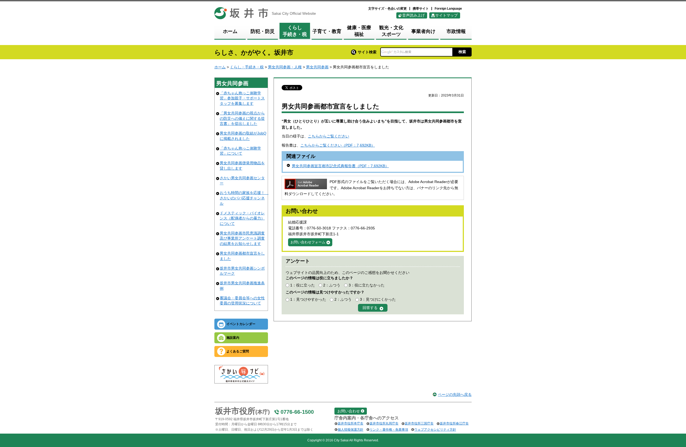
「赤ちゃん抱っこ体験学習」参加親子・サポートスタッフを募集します (242, 98)
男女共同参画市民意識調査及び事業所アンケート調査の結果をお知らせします (242, 238)
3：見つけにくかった (378, 299)
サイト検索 (367, 52)
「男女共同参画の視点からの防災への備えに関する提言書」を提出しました (242, 118)
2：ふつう (331, 285)
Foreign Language (448, 8)
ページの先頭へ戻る (455, 394)
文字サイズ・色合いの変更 (387, 8)
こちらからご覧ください (328, 136)
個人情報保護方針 (350, 429)
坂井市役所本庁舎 (350, 423)
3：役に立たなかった (367, 285)
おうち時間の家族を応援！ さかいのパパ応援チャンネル (244, 198)
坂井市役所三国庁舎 (419, 423)
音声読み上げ (413, 15)
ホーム (220, 67)
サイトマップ (446, 15)
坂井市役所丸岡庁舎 (384, 423)
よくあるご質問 (237, 351)
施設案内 (232, 338)
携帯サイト (421, 8)
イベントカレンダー (240, 324)
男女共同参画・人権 (285, 67)
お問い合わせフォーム (307, 242)
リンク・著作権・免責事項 (389, 429)
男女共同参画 (317, 67)
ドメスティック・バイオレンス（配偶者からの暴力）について (242, 218)
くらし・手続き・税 (247, 67)
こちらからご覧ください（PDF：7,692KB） (337, 145)
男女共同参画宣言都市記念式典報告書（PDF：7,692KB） (340, 166)
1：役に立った (302, 285)
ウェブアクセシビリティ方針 (435, 429)
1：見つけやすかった (308, 299)
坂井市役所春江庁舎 (454, 423)
